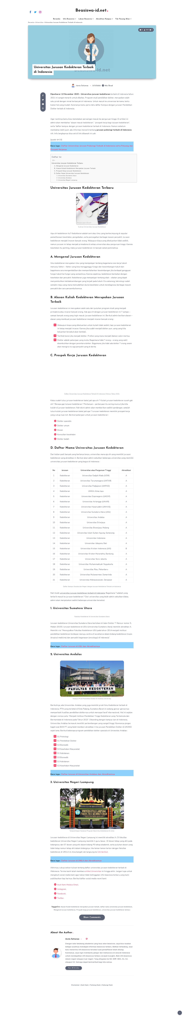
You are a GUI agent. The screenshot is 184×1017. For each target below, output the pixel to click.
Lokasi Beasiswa (85, 19)
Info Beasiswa (68, 19)
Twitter (60, 898)
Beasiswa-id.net (90, 10)
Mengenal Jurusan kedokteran (65, 910)
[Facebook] (30, 12)
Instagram (61, 889)
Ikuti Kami (84, 985)
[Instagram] (40, 12)
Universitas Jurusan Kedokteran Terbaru (67, 163)
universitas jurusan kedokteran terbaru (116, 910)
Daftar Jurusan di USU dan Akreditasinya (80, 646)
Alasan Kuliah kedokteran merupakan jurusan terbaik (80, 907)
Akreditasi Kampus (103, 19)
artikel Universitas (93, 871)
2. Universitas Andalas (64, 178)
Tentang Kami (95, 985)
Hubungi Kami (107, 985)
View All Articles (73, 968)
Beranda (56, 19)
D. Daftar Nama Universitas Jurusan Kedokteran (71, 173)
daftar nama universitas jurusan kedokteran (116, 907)
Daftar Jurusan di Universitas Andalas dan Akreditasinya (88, 774)
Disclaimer (75, 985)
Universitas (39, 22)
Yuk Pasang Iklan (122, 19)
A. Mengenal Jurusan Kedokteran (66, 166)
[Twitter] (35, 12)
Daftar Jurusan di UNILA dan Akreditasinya (81, 860)
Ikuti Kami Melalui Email (67, 885)
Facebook (61, 893)
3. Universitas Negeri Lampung (67, 180)
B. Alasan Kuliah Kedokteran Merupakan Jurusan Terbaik (75, 168)
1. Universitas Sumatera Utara (66, 175)
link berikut (103, 852)
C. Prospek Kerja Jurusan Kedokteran (67, 171)
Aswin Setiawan (72, 939)
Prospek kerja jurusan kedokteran (88, 910)
